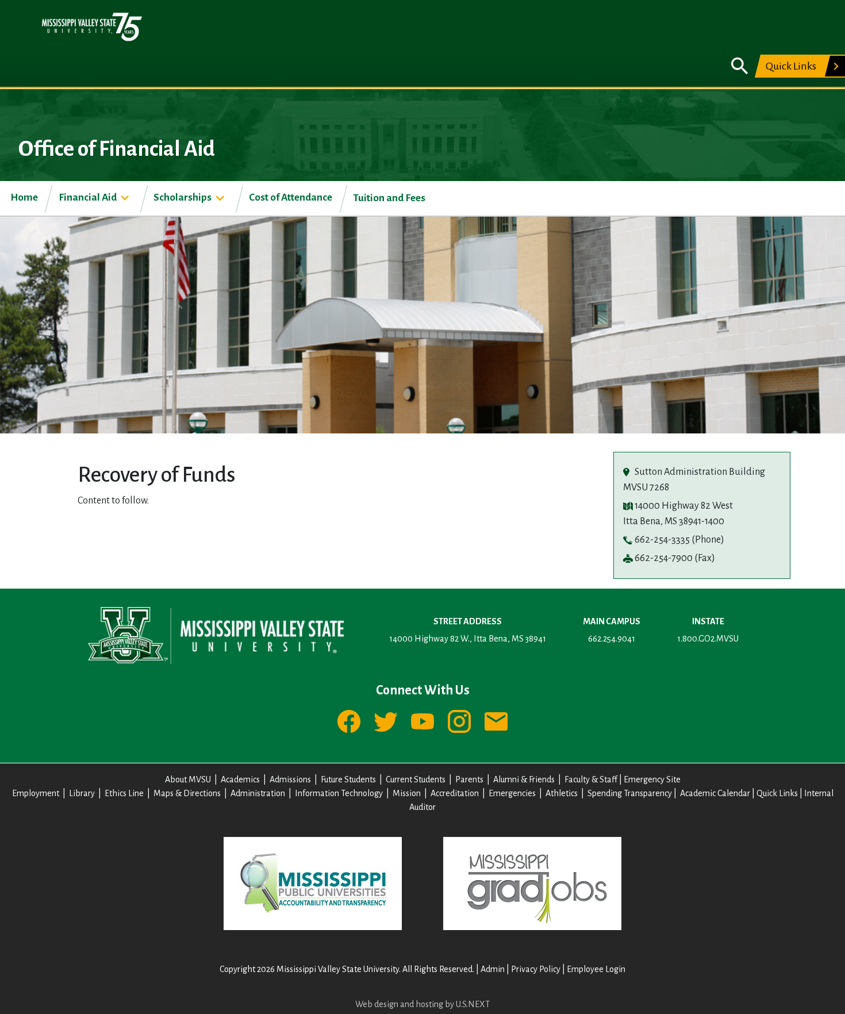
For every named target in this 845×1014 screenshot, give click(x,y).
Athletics (562, 793)
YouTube (422, 721)
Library (82, 793)
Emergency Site (652, 779)
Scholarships (182, 197)
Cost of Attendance (290, 197)
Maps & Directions (187, 793)
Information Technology (339, 793)
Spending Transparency (629, 793)
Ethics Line (124, 793)
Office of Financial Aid (116, 148)
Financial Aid (88, 197)
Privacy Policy (535, 969)
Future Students (348, 779)
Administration (258, 793)
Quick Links (791, 66)
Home (24, 197)
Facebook (349, 721)
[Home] (91, 26)
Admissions (290, 779)
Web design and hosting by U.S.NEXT (422, 1004)
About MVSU (188, 779)
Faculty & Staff (590, 779)
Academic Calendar (715, 793)
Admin (493, 969)
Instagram (459, 721)
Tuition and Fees (389, 198)
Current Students (415, 779)
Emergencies (512, 793)
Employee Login (596, 969)
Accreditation (455, 793)
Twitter (386, 721)
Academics (240, 779)
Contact (496, 721)
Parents (469, 779)
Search (739, 66)
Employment (35, 793)
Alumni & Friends (524, 779)
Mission (407, 793)
